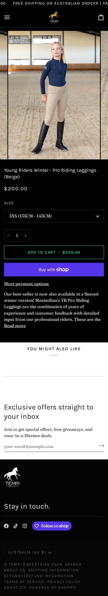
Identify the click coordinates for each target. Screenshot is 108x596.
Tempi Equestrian (29, 564)
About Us (14, 570)
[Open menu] (11, 17)
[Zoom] (17, 150)
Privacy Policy (64, 581)
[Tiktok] (16, 526)
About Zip (15, 587)
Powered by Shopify (52, 587)
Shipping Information (53, 570)
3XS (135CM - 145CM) (30, 215)
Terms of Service (24, 581)
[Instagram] (25, 526)
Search (73, 564)
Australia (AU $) (27, 552)
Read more (15, 325)
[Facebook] (6, 526)
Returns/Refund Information (39, 576)
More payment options (26, 283)
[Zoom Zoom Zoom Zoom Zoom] (54, 95)
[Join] (100, 446)
